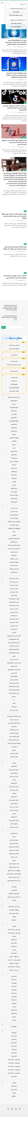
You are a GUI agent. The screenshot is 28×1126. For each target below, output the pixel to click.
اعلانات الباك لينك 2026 (14, 545)
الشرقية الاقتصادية (14, 421)
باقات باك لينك (14, 518)
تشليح (14, 860)
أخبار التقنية (24, 137)
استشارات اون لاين (14, 461)
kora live (14, 979)
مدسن (14, 448)
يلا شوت (14, 763)
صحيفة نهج (14, 431)
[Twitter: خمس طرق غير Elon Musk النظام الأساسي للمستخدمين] (14, 267)
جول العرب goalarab (14, 893)
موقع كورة (14, 1026)
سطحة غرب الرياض (14, 850)
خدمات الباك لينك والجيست (14, 716)
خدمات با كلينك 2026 (14, 740)
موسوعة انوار (14, 498)
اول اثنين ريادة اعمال (14, 345)
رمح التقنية (14, 471)
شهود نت (14, 481)
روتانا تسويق (14, 451)
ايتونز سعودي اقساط (14, 598)
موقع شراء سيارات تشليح (14, 870)
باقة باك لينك (14, 361)
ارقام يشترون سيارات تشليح (14, 873)
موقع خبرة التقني (14, 437)
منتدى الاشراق (14, 542)
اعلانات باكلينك (14, 756)
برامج (25, 37)
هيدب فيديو (14, 468)
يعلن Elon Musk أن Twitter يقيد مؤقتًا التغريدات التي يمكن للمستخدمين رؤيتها (14, 216)
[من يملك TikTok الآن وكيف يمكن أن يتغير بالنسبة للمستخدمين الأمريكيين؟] (14, 97)
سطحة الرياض (14, 833)
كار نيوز (14, 434)
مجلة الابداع (14, 454)
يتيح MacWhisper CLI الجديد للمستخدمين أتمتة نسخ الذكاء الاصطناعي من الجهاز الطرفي (16, 42)
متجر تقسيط (14, 615)
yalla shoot (14, 766)
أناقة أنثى (14, 441)
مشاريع (14, 750)
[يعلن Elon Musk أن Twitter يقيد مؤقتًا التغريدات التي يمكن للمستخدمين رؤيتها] (14, 205)
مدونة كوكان (14, 427)
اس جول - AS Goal (14, 970)
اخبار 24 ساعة (14, 565)
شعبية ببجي (14, 673)
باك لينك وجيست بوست (14, 548)
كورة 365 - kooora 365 (14, 966)
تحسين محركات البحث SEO (14, 364)
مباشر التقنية (14, 488)
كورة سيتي (14, 890)
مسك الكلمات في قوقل (14, 397)
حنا (14, 700)
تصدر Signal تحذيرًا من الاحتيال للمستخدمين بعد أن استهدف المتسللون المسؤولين (16, 75)
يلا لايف (14, 900)
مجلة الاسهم (14, 417)
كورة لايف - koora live (14, 1059)
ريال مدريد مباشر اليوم (14, 906)
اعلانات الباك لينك (14, 525)
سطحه (14, 836)
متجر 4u (14, 632)
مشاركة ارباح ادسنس (14, 348)
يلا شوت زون (14, 1089)
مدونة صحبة (14, 491)
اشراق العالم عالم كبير (14, 538)
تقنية (25, 70)
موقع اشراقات (14, 384)
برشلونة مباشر (14, 773)
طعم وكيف (14, 478)
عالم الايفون (14, 424)
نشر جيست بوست (14, 719)
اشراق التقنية (14, 400)
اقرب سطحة (14, 857)
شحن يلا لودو (14, 666)
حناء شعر (14, 696)
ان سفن (14, 404)
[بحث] (2, 2)
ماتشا (14, 703)
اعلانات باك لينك (14, 753)
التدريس (14, 535)
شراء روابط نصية (14, 515)
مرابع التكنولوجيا (14, 407)
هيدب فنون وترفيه (14, 569)
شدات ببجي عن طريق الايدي (14, 635)
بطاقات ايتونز (14, 676)
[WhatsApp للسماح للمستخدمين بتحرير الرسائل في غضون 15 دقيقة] (14, 238)
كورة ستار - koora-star (14, 929)
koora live (14, 943)
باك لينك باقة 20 (14, 729)
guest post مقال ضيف (14, 723)
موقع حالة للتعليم (14, 562)
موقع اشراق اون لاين (14, 387)
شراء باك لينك (14, 508)
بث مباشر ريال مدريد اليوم (14, 897)
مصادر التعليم (14, 552)
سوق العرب (14, 726)
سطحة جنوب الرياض (14, 853)
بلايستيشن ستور (14, 679)
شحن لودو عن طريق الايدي (14, 669)
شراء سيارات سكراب (14, 863)
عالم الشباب (14, 355)
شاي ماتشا (14, 706)
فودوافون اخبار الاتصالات (14, 528)
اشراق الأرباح (14, 502)
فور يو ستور (14, 629)
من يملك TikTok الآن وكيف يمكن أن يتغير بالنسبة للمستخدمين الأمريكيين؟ (15, 108)
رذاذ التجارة (14, 475)
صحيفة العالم (14, 572)
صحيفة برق (14, 381)
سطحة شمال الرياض (14, 846)
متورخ (14, 444)
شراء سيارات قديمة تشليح (14, 880)
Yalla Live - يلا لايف (14, 956)
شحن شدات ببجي (14, 659)
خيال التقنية (14, 410)
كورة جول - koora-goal (14, 933)
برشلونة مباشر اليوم (14, 910)
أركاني (14, 485)
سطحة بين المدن (14, 840)
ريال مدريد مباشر (14, 776)
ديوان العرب (14, 746)
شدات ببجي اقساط (14, 578)
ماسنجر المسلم (14, 371)
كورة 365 (14, 886)
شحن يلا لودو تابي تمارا (14, 642)
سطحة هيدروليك (14, 843)
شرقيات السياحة (14, 495)
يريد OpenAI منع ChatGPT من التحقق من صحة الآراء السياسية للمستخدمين (14, 142)
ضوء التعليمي (14, 377)
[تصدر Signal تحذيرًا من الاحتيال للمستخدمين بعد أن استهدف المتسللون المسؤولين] (14, 64)
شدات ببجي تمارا (14, 581)
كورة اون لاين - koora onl (14, 960)
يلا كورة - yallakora (14, 963)
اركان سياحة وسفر (14, 391)
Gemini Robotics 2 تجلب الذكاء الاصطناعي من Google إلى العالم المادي (9, 318)
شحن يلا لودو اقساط (14, 602)
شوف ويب (14, 414)
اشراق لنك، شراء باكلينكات (14, 521)
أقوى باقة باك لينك (14, 736)
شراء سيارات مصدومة (14, 877)
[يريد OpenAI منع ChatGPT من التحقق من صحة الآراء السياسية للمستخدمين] (14, 131)
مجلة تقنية (14, 555)
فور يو (14, 656)
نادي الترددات (14, 458)
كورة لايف (14, 983)
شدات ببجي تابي (14, 588)
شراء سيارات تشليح (14, 867)
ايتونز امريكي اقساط (14, 649)
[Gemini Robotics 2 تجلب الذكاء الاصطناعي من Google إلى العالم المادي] (22, 318)
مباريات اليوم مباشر (14, 769)
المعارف (14, 464)
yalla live (14, 920)
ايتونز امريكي (14, 595)
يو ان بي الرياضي (14, 558)
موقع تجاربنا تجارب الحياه (14, 743)
